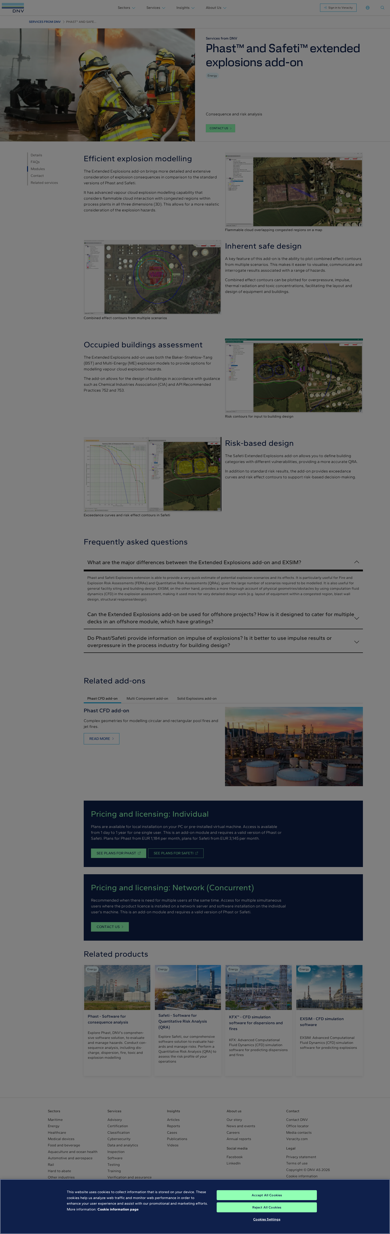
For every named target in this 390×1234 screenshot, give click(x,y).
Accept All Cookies (267, 1195)
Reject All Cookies (266, 1207)
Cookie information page (118, 1209)
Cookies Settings (266, 1219)
